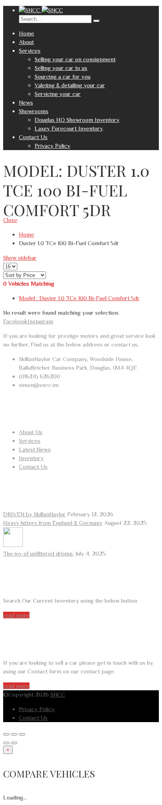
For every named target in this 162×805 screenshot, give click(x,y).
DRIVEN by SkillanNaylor (34, 514)
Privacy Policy (52, 145)
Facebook (15, 321)
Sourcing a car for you (62, 76)
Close (10, 219)
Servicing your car (58, 93)
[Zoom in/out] (22, 734)
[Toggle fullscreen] (14, 734)
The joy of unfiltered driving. (38, 553)
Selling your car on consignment (75, 59)
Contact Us (33, 137)
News (26, 102)
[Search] (96, 21)
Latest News (35, 449)
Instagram (40, 321)
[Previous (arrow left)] (6, 743)
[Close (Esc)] (6, 734)
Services (29, 50)
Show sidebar (20, 257)
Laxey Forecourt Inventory (69, 128)
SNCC (57, 694)
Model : (79, 298)
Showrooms (33, 111)
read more (16, 615)
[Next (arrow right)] (14, 743)
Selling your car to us (61, 67)
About (26, 42)
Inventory (31, 458)
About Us (30, 432)
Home (26, 33)
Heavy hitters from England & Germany (53, 522)
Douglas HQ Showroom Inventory (77, 119)
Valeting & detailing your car (70, 85)
